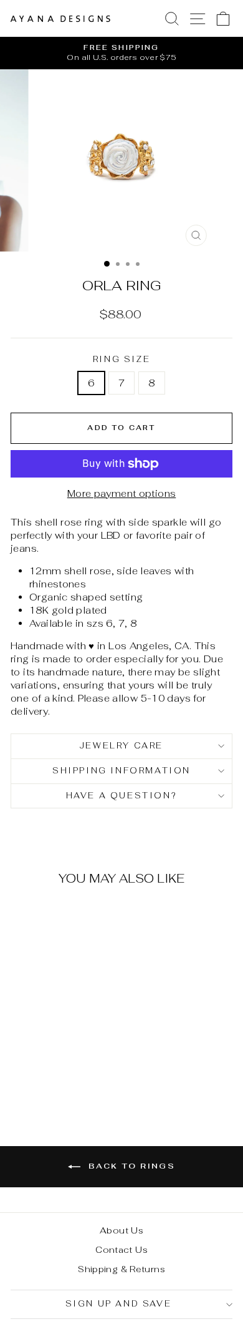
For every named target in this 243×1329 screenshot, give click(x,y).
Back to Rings (130, 1166)
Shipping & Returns (121, 1269)
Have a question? (122, 795)
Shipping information (121, 770)
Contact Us (121, 1249)
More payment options (121, 493)
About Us (121, 1230)
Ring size (121, 359)
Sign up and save (118, 1303)
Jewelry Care (121, 745)
